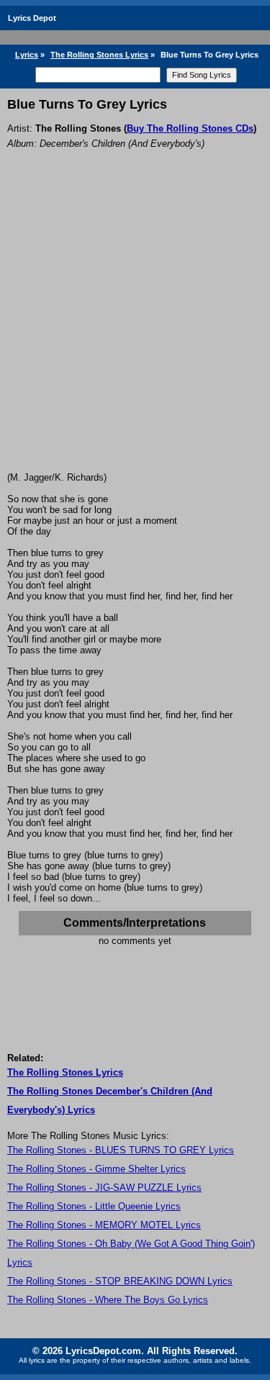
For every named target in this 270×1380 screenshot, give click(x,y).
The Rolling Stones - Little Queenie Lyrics (94, 1206)
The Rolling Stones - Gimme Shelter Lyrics (96, 1168)
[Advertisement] (135, 330)
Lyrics (26, 54)
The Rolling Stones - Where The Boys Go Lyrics (107, 1299)
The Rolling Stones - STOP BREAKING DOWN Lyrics (120, 1281)
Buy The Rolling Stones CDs (190, 128)
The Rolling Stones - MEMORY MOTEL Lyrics (104, 1225)
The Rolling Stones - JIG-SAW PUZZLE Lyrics (104, 1187)
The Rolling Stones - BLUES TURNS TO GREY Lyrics (120, 1150)
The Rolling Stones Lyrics (99, 54)
